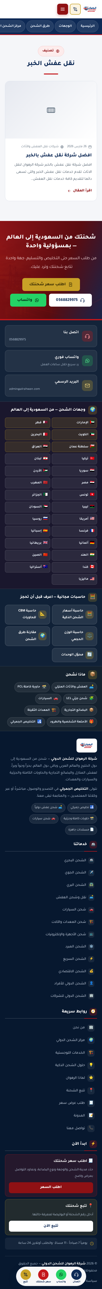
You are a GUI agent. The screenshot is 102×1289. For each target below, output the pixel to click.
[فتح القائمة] (62, 9)
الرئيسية (88, 26)
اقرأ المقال (82, 191)
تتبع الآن (51, 1226)
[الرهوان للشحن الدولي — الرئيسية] (90, 9)
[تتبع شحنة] (75, 9)
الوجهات (65, 26)
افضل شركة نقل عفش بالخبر (59, 155)
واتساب (24, 300)
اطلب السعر (51, 1187)
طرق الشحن (40, 26)
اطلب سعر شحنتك (47, 285)
